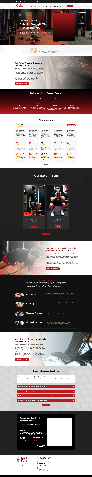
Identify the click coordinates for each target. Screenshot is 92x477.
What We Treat (45, 6)
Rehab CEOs (44, 475)
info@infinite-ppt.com (23, 1)
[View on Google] (17, 131)
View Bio (34, 226)
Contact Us (59, 6)
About (35, 6)
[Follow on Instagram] (73, 1)
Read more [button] (31, 137)
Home (32, 6)
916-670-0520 (34, 440)
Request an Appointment (21, 83)
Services (39, 6)
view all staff (46, 233)
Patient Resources (52, 6)
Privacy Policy (54, 475)
